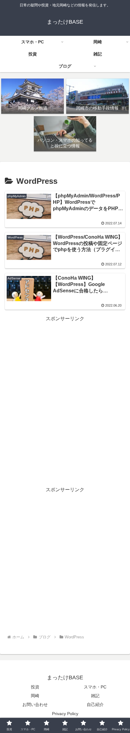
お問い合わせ (35, 704)
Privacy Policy (65, 713)
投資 (35, 686)
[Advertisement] (65, 388)
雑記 (95, 695)
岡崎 (35, 695)
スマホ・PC (95, 686)
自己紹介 (95, 704)
